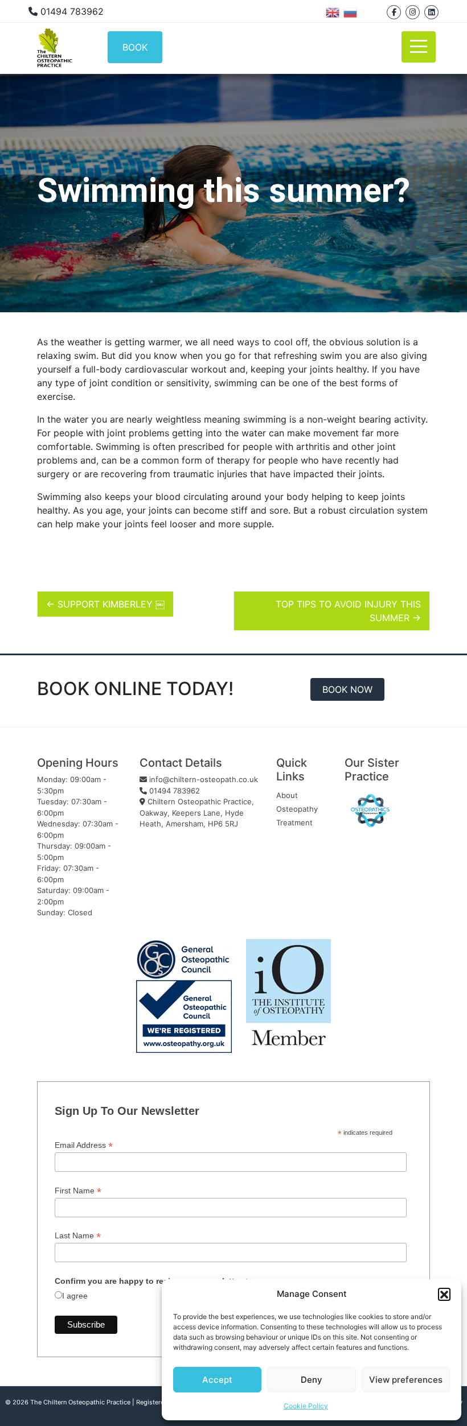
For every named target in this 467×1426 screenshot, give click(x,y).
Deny (311, 1379)
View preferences (406, 1379)
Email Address (84, 1145)
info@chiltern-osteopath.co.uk (203, 779)
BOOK (135, 47)
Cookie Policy (306, 1406)
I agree (75, 1295)
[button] (444, 1294)
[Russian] (352, 11)
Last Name (78, 1235)
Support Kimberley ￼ (105, 604)
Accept (217, 1379)
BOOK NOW (347, 689)
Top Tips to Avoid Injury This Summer (348, 610)
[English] (334, 11)
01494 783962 (173, 790)
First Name (78, 1190)
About (287, 795)
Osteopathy (297, 808)
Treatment (294, 822)
